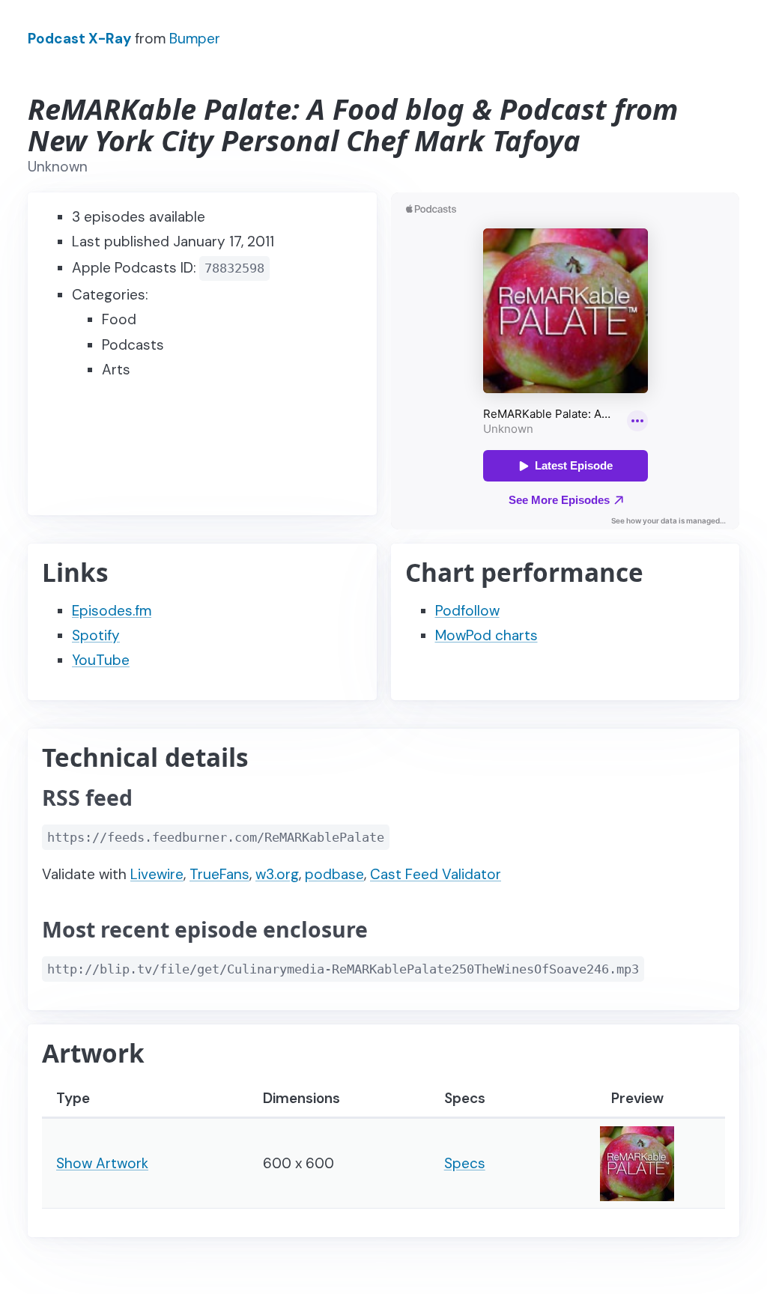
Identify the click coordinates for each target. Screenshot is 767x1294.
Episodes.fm (111, 610)
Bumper (194, 38)
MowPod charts (486, 635)
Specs (464, 1163)
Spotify (96, 635)
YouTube (101, 660)
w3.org (277, 874)
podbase (334, 874)
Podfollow (467, 610)
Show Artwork (102, 1163)
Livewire (157, 874)
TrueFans (219, 874)
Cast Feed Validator (435, 874)
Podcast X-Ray (79, 38)
